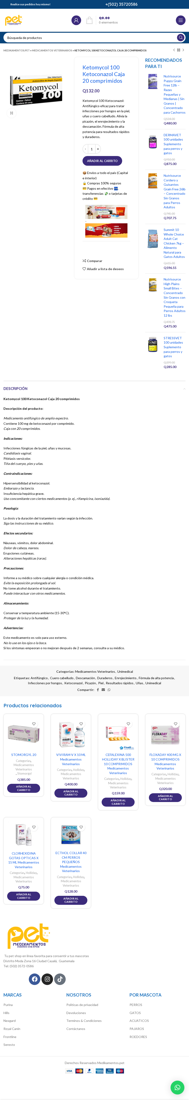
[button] (177, 1087)
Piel (100, 683)
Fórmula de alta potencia (156, 678)
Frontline (9, 1037)
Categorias (23, 761)
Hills (6, 1013)
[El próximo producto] (183, 50)
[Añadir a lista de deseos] (34, 724)
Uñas (139, 683)
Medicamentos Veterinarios (52, 50)
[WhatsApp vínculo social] (109, 690)
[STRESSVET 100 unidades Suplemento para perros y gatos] (152, 352)
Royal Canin (11, 1029)
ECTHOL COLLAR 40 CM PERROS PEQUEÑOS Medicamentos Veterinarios (71, 862)
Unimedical (125, 671)
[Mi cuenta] (76, 20)
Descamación (85, 678)
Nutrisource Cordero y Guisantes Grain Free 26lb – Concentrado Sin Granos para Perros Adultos (175, 191)
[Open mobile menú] (181, 20)
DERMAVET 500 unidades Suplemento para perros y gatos (173, 144)
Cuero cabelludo (62, 678)
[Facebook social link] (97, 690)
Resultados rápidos (119, 683)
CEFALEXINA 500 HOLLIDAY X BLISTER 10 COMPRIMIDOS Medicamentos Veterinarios (118, 764)
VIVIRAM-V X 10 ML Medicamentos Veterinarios (71, 759)
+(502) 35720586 (121, 4)
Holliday (78, 770)
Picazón (90, 683)
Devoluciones (76, 1013)
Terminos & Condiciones (84, 1021)
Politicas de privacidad (82, 1005)
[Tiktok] (60, 979)
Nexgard (9, 1021)
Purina (8, 1005)
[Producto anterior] (174, 50)
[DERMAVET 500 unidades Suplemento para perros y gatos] (152, 149)
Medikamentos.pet (16, 50)
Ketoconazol (73, 683)
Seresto (9, 1045)
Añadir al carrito (102, 161)
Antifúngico (39, 678)
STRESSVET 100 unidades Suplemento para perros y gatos (173, 347)
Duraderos (104, 678)
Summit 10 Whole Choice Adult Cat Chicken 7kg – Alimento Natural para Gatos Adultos (174, 243)
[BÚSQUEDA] (180, 37)
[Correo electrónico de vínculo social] (103, 690)
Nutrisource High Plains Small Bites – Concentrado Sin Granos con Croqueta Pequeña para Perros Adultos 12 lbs (175, 297)
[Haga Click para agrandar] (11, 113)
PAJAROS (137, 1029)
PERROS (136, 1005)
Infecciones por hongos (45, 683)
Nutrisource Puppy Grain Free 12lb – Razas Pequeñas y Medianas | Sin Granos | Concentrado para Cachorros (175, 94)
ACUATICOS (139, 1021)
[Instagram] (47, 979)
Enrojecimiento (125, 678)
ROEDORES (138, 1037)
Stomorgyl (24, 773)
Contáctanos (75, 1029)
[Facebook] (34, 979)
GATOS (135, 1013)
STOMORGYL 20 (23, 755)
